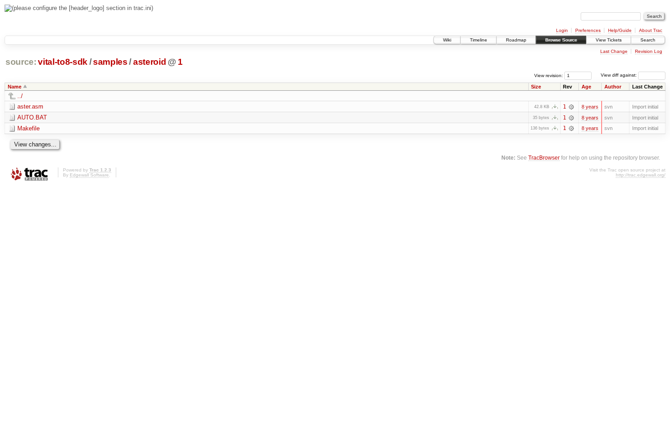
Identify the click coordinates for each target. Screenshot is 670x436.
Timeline (478, 39)
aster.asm (30, 106)
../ (20, 96)
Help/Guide (620, 30)
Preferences (588, 30)
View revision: (548, 75)
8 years (590, 106)
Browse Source (561, 39)
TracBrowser (544, 158)
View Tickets (609, 39)
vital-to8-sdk (63, 62)
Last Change (614, 51)
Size (536, 86)
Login (562, 30)
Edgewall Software (89, 174)
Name (14, 86)
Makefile (28, 128)
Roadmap (516, 39)
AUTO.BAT (32, 117)
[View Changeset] (571, 107)
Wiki (447, 39)
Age (586, 86)
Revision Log (648, 51)
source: (20, 62)
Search (647, 39)
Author (612, 86)
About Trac (650, 30)
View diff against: (619, 75)
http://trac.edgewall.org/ (640, 174)
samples (110, 62)
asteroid (149, 62)
